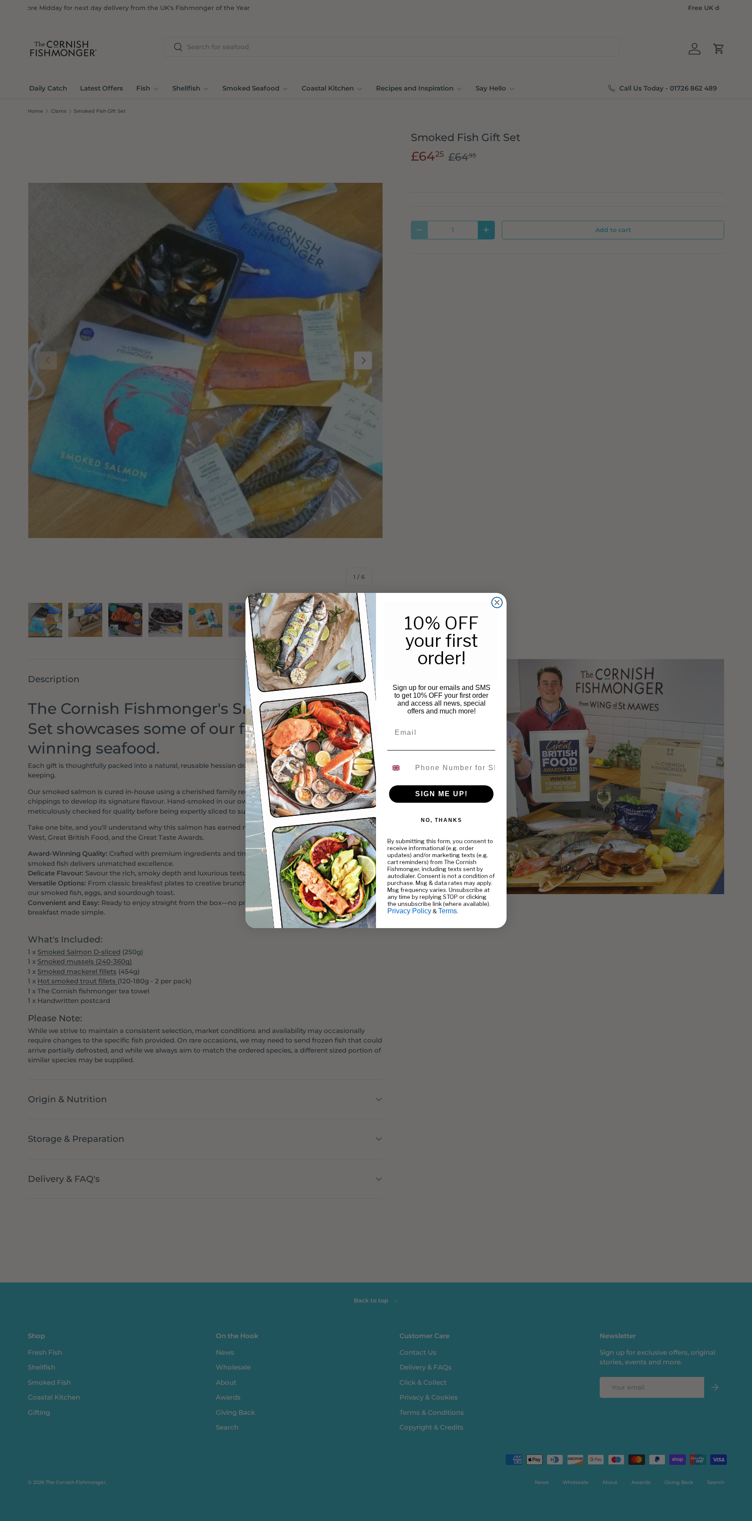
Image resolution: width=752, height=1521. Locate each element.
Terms (447, 911)
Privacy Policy (409, 911)
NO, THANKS (441, 820)
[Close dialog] (497, 602)
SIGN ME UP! (441, 794)
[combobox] (399, 768)
